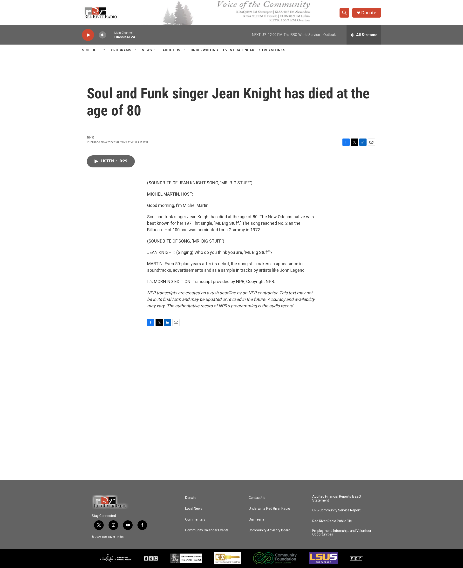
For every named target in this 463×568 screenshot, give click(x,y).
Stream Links (272, 50)
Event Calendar (238, 50)
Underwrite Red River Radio (269, 508)
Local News (193, 508)
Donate (368, 12)
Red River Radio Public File (332, 521)
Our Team (256, 519)
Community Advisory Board (269, 530)
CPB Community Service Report (336, 510)
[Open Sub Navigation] (104, 50)
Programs (121, 50)
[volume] (102, 35)
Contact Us (257, 498)
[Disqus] (231, 415)
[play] (88, 35)
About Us (171, 50)
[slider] (110, 34)
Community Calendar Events (207, 530)
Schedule (91, 50)
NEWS (147, 50)
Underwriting (204, 50)
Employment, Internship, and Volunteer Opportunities (341, 532)
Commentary (195, 519)
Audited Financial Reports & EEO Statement (336, 498)
